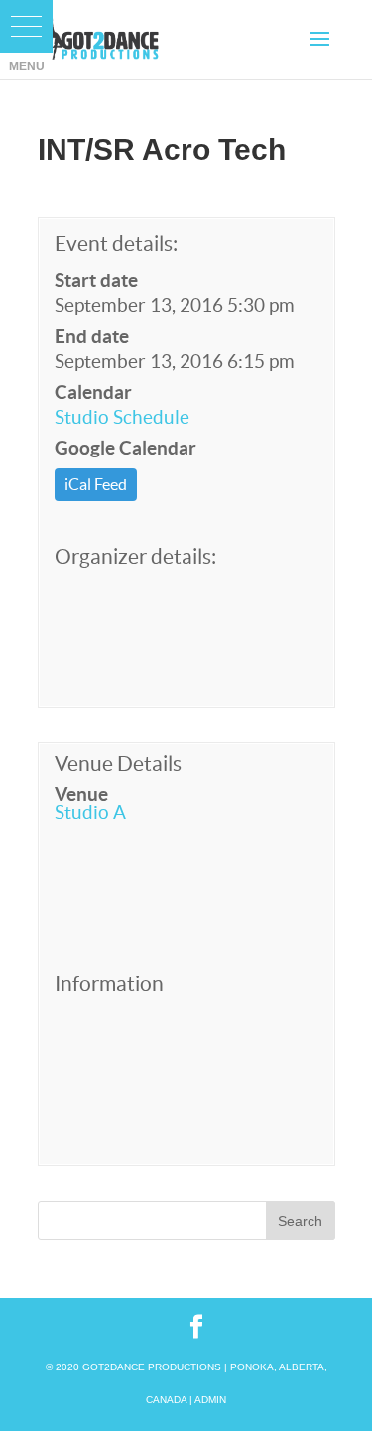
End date (92, 336)
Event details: (116, 243)
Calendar (93, 392)
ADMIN (210, 1399)
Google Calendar (125, 447)
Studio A (90, 812)
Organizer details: (135, 556)
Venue (81, 794)
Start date (96, 280)
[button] (26, 26)
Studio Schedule (122, 417)
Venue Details (118, 763)
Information (109, 984)
